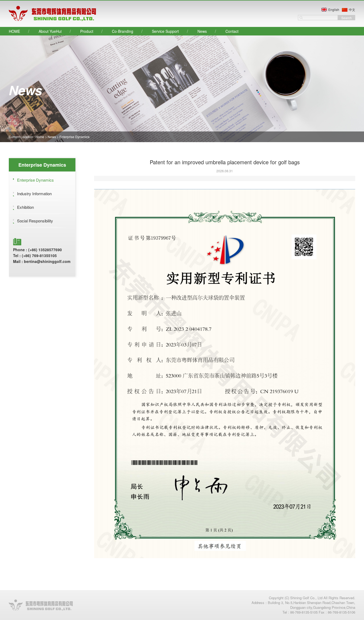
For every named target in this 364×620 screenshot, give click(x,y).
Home (39, 136)
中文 (352, 9)
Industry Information (34, 193)
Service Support (165, 31)
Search (346, 17)
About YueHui (50, 31)
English (333, 9)
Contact (231, 31)
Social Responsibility (35, 220)
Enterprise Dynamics (74, 136)
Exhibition (25, 207)
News (202, 31)
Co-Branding (122, 31)
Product (86, 31)
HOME (14, 31)
